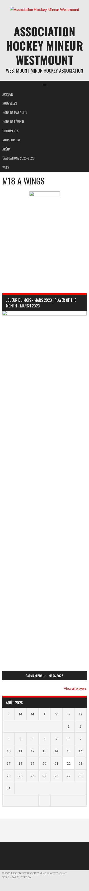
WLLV (5, 167)
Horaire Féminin (13, 121)
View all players (75, 688)
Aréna (6, 148)
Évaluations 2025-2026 (18, 158)
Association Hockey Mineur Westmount (44, 45)
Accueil (7, 94)
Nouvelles (9, 103)
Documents (10, 130)
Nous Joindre (11, 139)
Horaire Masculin (14, 112)
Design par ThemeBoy (16, 877)
